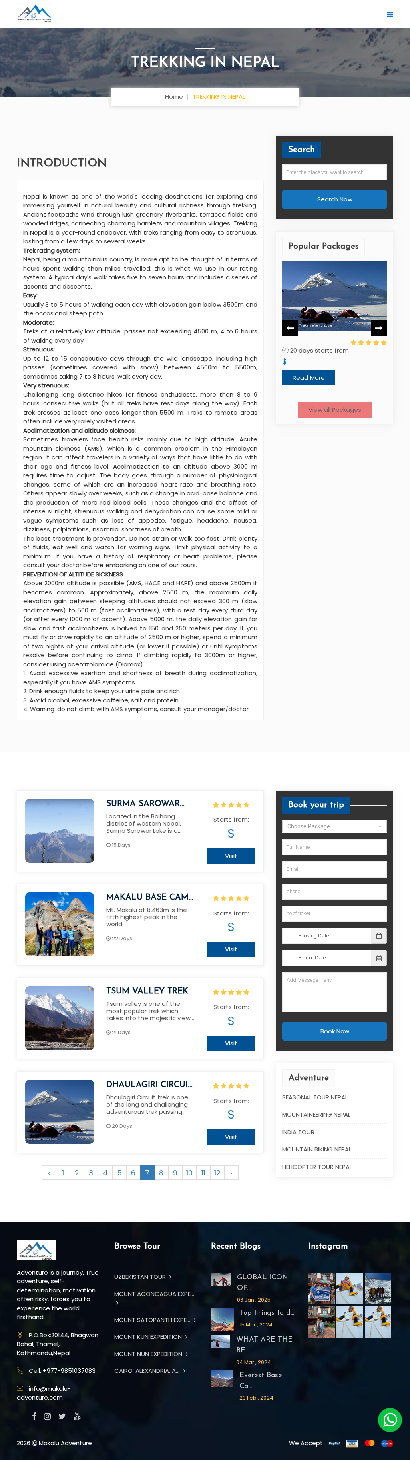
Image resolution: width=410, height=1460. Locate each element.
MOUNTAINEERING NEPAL (316, 1114)
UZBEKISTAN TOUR (140, 1277)
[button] (334, 826)
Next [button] (379, 327)
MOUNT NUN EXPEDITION (149, 1354)
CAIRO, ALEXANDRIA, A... (147, 1370)
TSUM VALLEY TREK (147, 991)
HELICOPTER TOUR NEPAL (317, 1166)
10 (189, 1173)
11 (203, 1173)
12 (217, 1173)
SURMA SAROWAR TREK (143, 804)
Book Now (334, 1031)
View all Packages (334, 409)
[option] (334, 323)
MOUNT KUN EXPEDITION (148, 1336)
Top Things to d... (267, 1313)
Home (174, 96)
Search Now (334, 199)
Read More (309, 377)
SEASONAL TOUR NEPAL (315, 1097)
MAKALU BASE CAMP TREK (149, 897)
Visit (231, 856)
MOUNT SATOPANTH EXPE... (153, 1320)
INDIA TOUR (298, 1131)
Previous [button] (290, 327)
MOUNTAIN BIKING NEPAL (316, 1149)
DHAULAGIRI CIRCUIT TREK (149, 1085)
